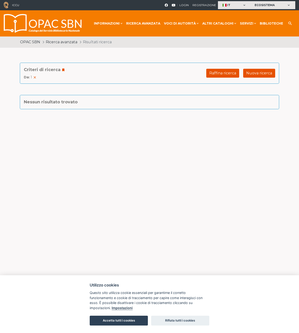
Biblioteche (271, 23)
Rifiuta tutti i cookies (180, 320)
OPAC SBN (30, 42)
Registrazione (204, 5)
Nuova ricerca (259, 73)
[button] (234, 5)
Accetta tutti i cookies (119, 320)
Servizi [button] (246, 23)
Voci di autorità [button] (180, 23)
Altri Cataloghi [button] (217, 23)
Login (184, 5)
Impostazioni (122, 308)
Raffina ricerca (222, 73)
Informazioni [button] (107, 23)
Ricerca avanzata (143, 23)
